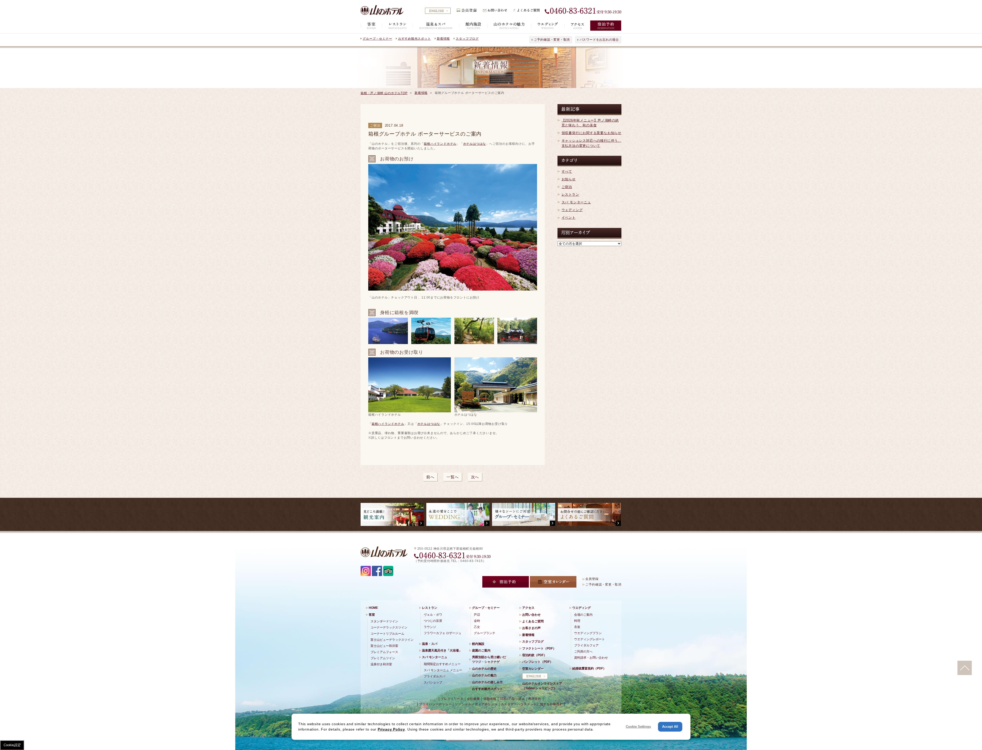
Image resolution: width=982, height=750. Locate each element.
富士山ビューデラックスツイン (392, 640)
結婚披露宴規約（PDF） (589, 668)
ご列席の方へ (583, 651)
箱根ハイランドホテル (440, 144)
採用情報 (489, 699)
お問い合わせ (531, 614)
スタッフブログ (467, 38)
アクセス (528, 608)
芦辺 (477, 614)
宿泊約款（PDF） (534, 655)
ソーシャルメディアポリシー (476, 704)
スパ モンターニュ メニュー (443, 670)
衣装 (577, 627)
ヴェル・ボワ (433, 614)
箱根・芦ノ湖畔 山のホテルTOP (384, 93)
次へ (475, 477)
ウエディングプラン (588, 633)
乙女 (477, 627)
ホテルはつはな (474, 144)
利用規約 (534, 699)
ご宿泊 (567, 187)
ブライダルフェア (586, 645)
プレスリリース (452, 699)
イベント (569, 217)
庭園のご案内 (481, 650)
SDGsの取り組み (512, 699)
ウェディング (572, 210)
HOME (373, 608)
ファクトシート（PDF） (539, 648)
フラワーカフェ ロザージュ (442, 633)
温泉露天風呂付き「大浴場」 (442, 650)
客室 (372, 614)
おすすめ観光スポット (414, 38)
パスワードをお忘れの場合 (599, 39)
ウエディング (581, 608)
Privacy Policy (391, 729)
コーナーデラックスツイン (389, 627)
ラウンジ (430, 627)
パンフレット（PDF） (537, 662)
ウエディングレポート (589, 639)
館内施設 (478, 644)
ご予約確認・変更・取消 (552, 39)
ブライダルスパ (434, 676)
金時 (477, 621)
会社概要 (473, 699)
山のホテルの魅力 (484, 675)
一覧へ (453, 477)
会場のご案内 (583, 614)
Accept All (670, 727)
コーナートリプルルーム (387, 633)
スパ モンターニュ (576, 202)
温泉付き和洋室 (381, 664)
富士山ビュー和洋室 (384, 646)
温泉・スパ (429, 644)
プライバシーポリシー (435, 704)
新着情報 (443, 38)
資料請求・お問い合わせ (591, 657)
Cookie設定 (12, 745)
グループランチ (484, 633)
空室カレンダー (533, 668)
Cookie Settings (638, 727)
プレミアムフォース (384, 652)
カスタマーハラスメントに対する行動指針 (532, 704)
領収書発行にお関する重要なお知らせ (591, 133)
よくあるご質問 (533, 621)
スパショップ (433, 682)
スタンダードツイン (384, 621)
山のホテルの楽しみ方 (487, 682)
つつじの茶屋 (433, 621)
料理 (577, 621)
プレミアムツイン (383, 658)
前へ (430, 477)
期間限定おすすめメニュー (442, 664)
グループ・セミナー (377, 38)
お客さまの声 (531, 628)
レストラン (570, 194)
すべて (567, 171)
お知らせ (569, 179)
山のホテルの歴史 (484, 668)
